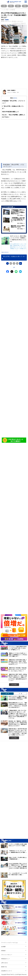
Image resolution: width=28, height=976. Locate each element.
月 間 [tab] (20, 693)
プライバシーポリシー (6, 954)
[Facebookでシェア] (7, 271)
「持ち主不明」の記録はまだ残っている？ (13, 107)
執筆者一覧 (4, 966)
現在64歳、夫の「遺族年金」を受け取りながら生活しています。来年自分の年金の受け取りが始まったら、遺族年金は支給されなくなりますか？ (18, 723)
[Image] (14, 440)
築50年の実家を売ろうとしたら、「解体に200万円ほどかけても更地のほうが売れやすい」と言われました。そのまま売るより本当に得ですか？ (18, 705)
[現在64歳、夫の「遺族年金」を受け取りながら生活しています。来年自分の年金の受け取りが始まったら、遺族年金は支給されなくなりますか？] (4, 722)
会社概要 (3, 946)
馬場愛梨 (7, 19)
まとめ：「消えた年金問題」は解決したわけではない (13, 116)
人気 (4, 6)
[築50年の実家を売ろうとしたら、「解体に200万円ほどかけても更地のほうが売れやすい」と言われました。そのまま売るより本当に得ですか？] (4, 704)
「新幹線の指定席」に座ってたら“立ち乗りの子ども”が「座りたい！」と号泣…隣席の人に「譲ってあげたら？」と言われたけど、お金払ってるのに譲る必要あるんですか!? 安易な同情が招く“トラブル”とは (18, 714)
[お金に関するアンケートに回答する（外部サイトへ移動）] (14, 889)
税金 (25, 6)
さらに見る (14, 684)
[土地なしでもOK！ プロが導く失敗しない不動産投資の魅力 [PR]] (14, 860)
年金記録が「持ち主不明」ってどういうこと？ (13, 102)
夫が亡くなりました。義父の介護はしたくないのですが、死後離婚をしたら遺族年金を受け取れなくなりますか (18, 698)
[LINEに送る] (16, 271)
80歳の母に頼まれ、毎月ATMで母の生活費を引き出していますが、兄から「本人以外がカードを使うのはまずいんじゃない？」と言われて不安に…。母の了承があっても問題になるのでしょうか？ (18, 731)
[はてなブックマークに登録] (20, 271)
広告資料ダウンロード (6, 970)
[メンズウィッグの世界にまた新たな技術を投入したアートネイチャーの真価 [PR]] (14, 847)
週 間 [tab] (7, 693)
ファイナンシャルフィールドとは (9, 942)
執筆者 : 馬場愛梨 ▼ (11, 90)
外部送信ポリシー (5, 958)
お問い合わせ (4, 962)
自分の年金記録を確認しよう (10, 111)
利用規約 (3, 950)
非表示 (15, 97)
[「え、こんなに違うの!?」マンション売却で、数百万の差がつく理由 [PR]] (14, 877)
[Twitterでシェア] (11, 271)
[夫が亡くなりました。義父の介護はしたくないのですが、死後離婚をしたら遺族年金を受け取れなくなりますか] (4, 698)
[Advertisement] (14, 74)
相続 (18, 6)
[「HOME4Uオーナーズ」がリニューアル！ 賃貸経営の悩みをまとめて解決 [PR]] (14, 854)
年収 (11, 6)
